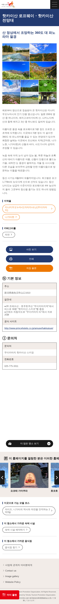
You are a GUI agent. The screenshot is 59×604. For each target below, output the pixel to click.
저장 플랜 (31, 268)
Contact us (10, 570)
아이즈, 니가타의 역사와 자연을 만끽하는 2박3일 (27, 511)
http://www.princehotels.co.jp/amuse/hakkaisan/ (28, 328)
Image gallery (12, 576)
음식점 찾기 (11, 547)
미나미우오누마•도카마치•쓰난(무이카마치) (26, 209)
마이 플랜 (12, 594)
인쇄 (31, 258)
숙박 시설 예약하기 (15, 529)
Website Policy (13, 582)
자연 (7, 234)
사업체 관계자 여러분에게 (18, 565)
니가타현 (9, 217)
